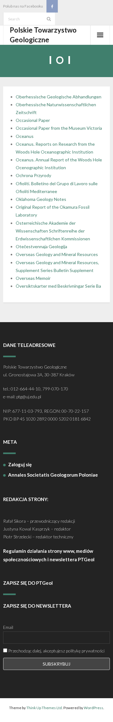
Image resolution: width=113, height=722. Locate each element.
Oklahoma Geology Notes (41, 199)
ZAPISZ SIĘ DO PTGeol (28, 583)
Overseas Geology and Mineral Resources (57, 254)
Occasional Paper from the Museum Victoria (59, 128)
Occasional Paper (33, 120)
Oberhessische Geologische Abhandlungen (58, 96)
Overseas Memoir (33, 278)
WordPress (93, 707)
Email (8, 627)
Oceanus (25, 136)
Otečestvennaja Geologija (41, 246)
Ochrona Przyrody (33, 175)
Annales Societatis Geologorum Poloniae (53, 475)
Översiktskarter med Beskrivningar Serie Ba (58, 286)
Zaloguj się (20, 464)
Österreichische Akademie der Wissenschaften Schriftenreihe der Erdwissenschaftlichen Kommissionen (53, 230)
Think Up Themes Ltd (44, 707)
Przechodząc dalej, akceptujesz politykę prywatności (56, 650)
